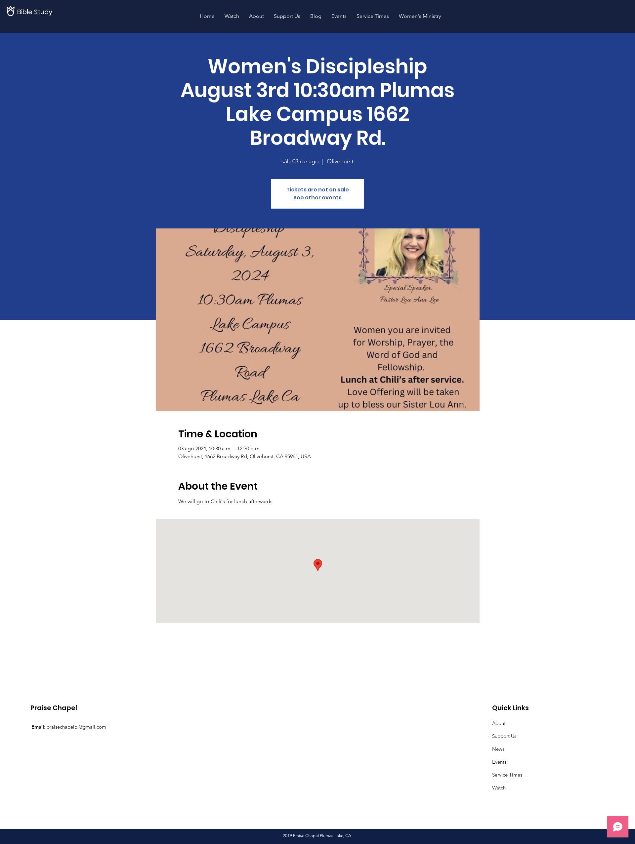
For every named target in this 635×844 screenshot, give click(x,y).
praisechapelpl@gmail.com (76, 727)
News (498, 749)
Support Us (504, 736)
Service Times (507, 775)
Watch (499, 787)
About (499, 723)
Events (499, 762)
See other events (317, 197)
